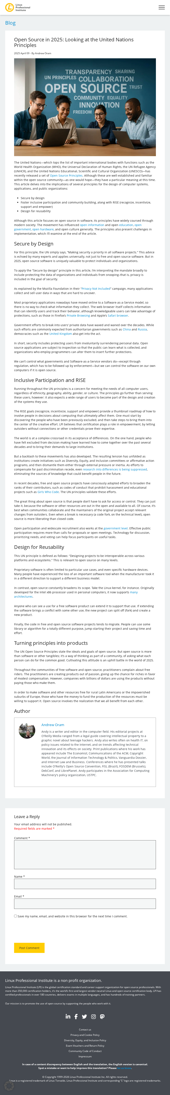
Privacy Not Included (96, 289)
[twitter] (84, 1016)
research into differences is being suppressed (115, 469)
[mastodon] (102, 1016)
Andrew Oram (52, 724)
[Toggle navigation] (162, 7)
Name (19, 876)
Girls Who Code (48, 492)
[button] (9, 1086)
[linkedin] (68, 1016)
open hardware (43, 229)
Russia (142, 329)
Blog (10, 22)
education (126, 225)
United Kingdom (60, 334)
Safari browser (118, 315)
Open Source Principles (66, 175)
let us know (124, 1068)
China (127, 329)
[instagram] (93, 1016)
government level (116, 528)
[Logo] (17, 7)
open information (92, 225)
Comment (22, 838)
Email (19, 896)
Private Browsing (78, 315)
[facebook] (76, 1016)
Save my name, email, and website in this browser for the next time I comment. (73, 916)
